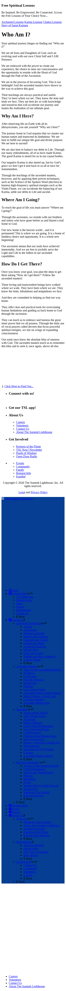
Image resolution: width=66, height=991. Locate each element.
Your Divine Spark (34, 716)
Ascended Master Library (38, 755)
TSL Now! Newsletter (29, 449)
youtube (31, 400)
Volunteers (22, 425)
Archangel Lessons (12, 22)
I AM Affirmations (34, 769)
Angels (27, 626)
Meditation (29, 779)
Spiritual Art (30, 789)
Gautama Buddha (33, 699)
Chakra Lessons (52, 22)
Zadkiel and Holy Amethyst (39, 656)
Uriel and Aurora (33, 653)
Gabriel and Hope (33, 643)
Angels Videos (32, 659)
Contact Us (22, 428)
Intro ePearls (30, 855)
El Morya (28, 673)
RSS (11, 400)
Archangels (30, 630)
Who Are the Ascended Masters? (42, 669)
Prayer (27, 782)
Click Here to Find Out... (18, 386)
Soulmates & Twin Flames (38, 749)
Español (20, 476)
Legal (22, 492)
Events (20, 463)
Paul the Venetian (33, 679)
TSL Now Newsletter (35, 852)
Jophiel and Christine (35, 636)
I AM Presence (32, 732)
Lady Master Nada (34, 689)
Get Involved (23, 861)
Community (23, 466)
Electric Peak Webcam (36, 835)
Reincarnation (31, 745)
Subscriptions (24, 842)
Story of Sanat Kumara (14, 25)
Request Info (23, 473)
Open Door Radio (26, 456)
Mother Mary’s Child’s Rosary (41, 785)
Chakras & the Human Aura (39, 736)
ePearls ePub (30, 848)
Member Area (24, 600)
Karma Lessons (33, 22)
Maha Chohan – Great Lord (39, 696)
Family (20, 469)
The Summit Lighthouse (19, 498)
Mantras (28, 775)
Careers (20, 422)
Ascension (29, 719)
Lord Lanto (30, 676)
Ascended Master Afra (36, 702)
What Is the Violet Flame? (38, 772)
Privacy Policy (39, 492)
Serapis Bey (30, 683)
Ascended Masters (26, 666)
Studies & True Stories (36, 792)
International (23, 610)
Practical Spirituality (27, 762)
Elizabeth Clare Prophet (37, 822)
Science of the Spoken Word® (41, 765)
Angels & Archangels (28, 623)
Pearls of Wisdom (26, 453)
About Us (21, 818)
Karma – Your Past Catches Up (41, 742)
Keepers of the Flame (28, 446)
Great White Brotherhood (38, 726)
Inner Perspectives (34, 739)
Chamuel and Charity (35, 639)
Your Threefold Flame (36, 729)
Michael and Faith (33, 633)
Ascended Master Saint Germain (42, 692)
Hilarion (28, 686)
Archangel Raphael (34, 646)
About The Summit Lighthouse (34, 432)
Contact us (22, 613)
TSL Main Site (24, 596)
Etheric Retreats (32, 722)
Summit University (34, 828)
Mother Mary (31, 649)
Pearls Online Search (35, 712)
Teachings (22, 709)
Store (19, 603)
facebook (20, 400)
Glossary (28, 752)
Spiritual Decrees (33, 795)
